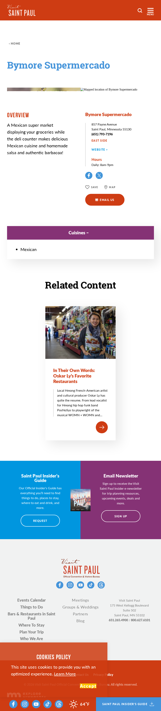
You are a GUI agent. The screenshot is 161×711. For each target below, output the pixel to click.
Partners (80, 614)
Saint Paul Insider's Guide (124, 704)
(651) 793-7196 (102, 134)
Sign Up (120, 516)
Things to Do (31, 607)
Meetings (80, 600)
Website (98, 149)
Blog (80, 620)
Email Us (107, 200)
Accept (88, 686)
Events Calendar (31, 600)
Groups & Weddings (80, 607)
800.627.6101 (140, 620)
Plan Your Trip (31, 632)
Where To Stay (31, 625)
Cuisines (77, 232)
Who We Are (31, 638)
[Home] (21, 10)
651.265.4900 (118, 620)
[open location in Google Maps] (108, 89)
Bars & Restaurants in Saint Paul (31, 616)
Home (15, 43)
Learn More (65, 674)
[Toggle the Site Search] (140, 10)
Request (40, 521)
